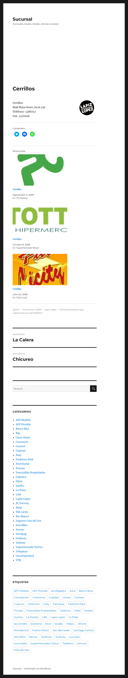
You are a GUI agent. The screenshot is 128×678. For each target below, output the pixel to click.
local (21, 313)
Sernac (20, 529)
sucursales (20, 643)
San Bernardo (61, 630)
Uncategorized (25, 555)
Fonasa (20, 468)
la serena (36, 623)
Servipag (21, 533)
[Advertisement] (55, 62)
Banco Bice (22, 428)
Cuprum (21, 450)
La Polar (21, 490)
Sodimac (21, 538)
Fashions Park (24, 459)
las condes (20, 623)
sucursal (29, 313)
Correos (20, 446)
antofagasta (58, 590)
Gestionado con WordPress (37, 668)
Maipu (70, 623)
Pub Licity (22, 512)
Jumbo (20, 485)
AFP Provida (23, 424)
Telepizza (22, 551)
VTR (18, 560)
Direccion (73, 309)
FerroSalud (22, 463)
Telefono (38, 313)
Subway (20, 542)
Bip (18, 433)
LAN (18, 494)
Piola (19, 507)
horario (88, 610)
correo (67, 597)
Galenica (21, 476)
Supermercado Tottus (29, 547)
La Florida (32, 617)
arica (72, 590)
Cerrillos (17, 189)
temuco (82, 643)
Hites (19, 481)
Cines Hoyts (23, 437)
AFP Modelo (23, 419)
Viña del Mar (21, 650)
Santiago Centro (83, 630)
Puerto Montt (40, 630)
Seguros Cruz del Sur (28, 520)
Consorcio (22, 441)
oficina (82, 623)
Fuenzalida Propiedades (30, 472)
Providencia (21, 630)
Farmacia (58, 604)
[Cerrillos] (56, 170)
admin (16, 309)
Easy (18, 455)
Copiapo (54, 597)
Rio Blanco (22, 516)
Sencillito (21, 525)
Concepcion (21, 597)
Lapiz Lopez (50, 309)
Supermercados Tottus (45, 643)
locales (58, 623)
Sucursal (22, 19)
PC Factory (22, 503)
